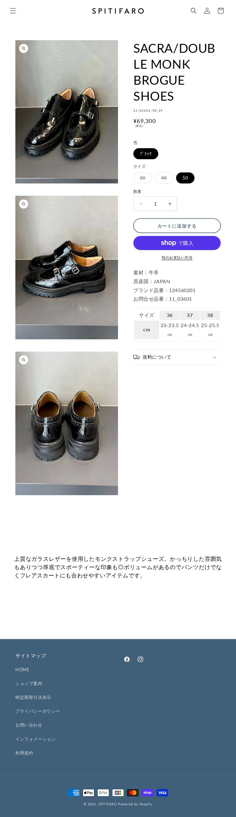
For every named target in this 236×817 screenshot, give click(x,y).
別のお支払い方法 (177, 257)
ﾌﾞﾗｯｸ (146, 153)
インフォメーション (35, 739)
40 (166, 179)
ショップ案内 (28, 683)
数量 (137, 191)
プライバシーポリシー (37, 711)
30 (145, 179)
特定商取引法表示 (33, 697)
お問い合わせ (28, 724)
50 (185, 177)
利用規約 (24, 752)
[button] (13, 10)
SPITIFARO (107, 804)
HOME (22, 669)
